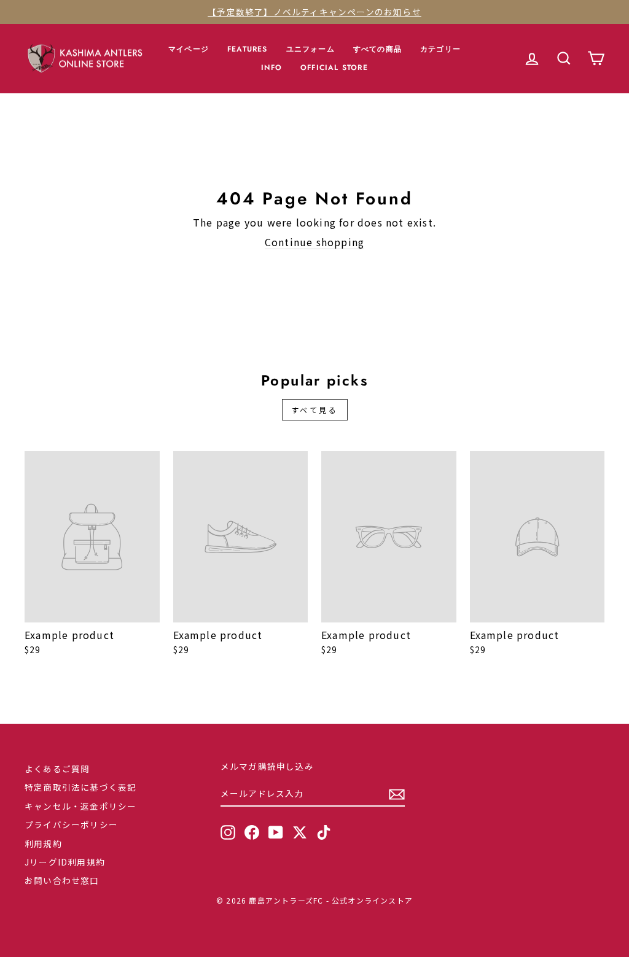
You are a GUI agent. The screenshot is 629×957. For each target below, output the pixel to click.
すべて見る (314, 410)
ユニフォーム (310, 49)
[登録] (397, 794)
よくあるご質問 (57, 768)
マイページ (188, 49)
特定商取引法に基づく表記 (80, 787)
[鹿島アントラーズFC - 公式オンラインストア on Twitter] (299, 832)
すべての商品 (377, 49)
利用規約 (43, 843)
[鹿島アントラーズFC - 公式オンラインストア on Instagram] (228, 832)
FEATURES (247, 49)
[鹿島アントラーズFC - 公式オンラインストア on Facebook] (251, 832)
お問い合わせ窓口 (62, 880)
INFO (271, 67)
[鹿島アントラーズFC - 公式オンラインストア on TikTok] (323, 832)
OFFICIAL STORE (334, 67)
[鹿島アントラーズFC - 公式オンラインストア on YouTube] (275, 832)
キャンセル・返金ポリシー (80, 806)
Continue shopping (314, 242)
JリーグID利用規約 (65, 862)
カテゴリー (440, 49)
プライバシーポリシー (71, 824)
